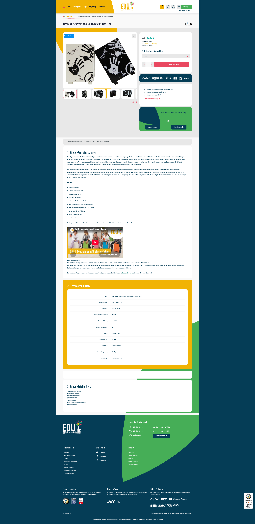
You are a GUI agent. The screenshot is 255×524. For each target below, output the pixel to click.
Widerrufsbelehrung (69, 455)
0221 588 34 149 (137, 431)
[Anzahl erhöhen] (152, 64)
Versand (66, 458)
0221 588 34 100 (137, 427)
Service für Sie (69, 448)
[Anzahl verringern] (144, 64)
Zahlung (66, 464)
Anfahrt (130, 458)
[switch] (248, 506)
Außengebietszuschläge (70, 461)
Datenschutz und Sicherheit (159, 514)
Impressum (175, 514)
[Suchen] (162, 7)
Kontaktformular (179, 127)
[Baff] (188, 25)
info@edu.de (136, 435)
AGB (169, 514)
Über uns (131, 452)
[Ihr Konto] (173, 7)
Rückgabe (66, 452)
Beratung (185, 7)
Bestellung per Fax (184, 11)
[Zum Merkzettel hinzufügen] (134, 36)
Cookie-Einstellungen (186, 514)
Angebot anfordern (69, 467)
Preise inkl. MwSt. (147, 41)
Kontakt (131, 448)
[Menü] (64, 7)
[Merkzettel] (168, 7)
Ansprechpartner (152, 127)
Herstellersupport (133, 464)
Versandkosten (123, 519)
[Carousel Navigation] (100, 102)
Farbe (145, 56)
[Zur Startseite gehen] (127, 5)
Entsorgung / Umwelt (70, 470)
